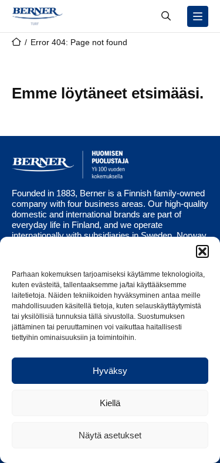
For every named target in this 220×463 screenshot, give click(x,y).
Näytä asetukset (110, 435)
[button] (202, 251)
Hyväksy (110, 371)
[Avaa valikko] (197, 16)
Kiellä (110, 403)
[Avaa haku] (166, 16)
